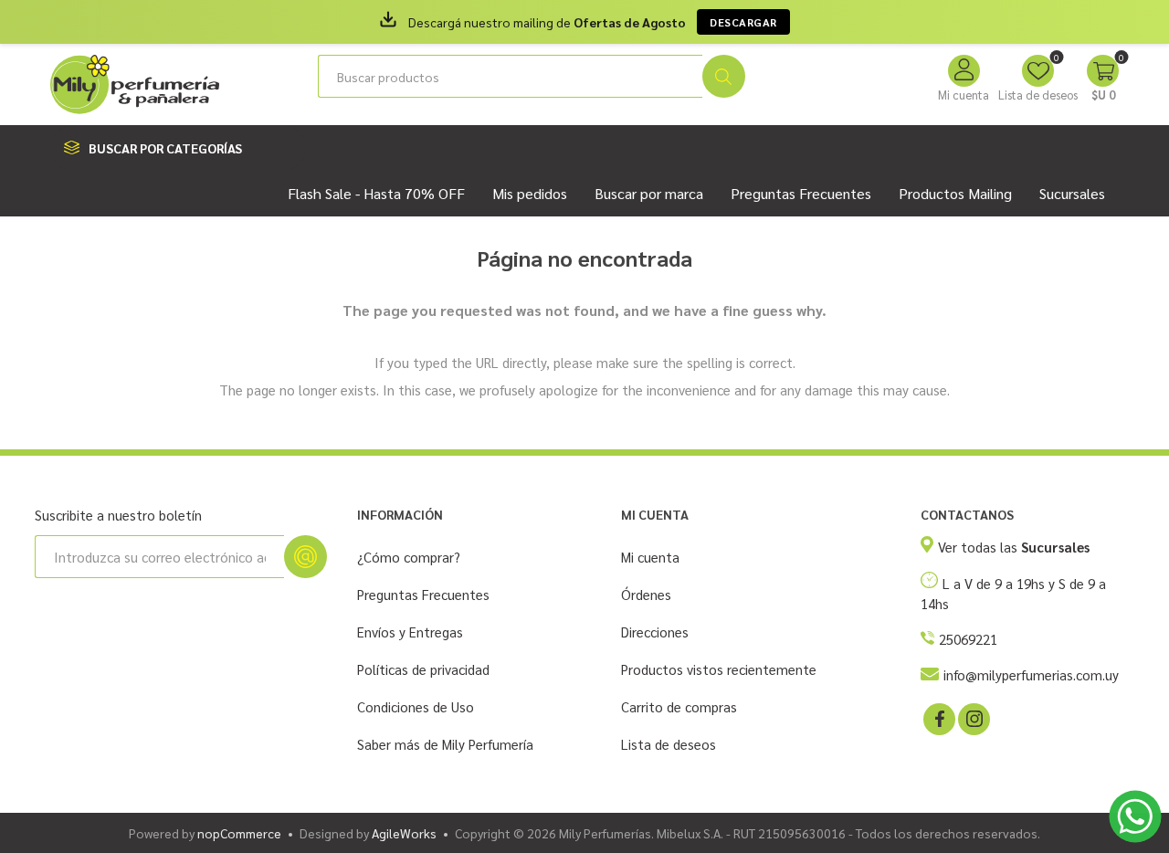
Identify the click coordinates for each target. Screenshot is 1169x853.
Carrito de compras (679, 706)
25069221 (968, 639)
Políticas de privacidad (423, 669)
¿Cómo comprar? (408, 556)
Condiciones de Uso (415, 706)
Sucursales (1072, 193)
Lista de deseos (668, 744)
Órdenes (646, 594)
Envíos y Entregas (410, 631)
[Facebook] (938, 717)
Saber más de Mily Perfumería (445, 744)
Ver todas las (1014, 546)
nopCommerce (239, 833)
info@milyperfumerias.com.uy (1031, 674)
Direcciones (655, 631)
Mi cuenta (963, 94)
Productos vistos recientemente (718, 669)
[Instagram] (972, 717)
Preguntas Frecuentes (423, 594)
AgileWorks (404, 833)
